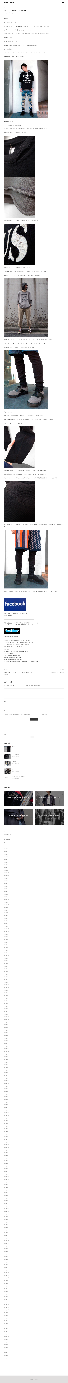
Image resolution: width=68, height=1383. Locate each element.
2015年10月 (6, 1182)
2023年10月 (6, 934)
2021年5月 (6, 1003)
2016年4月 (6, 1166)
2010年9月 (6, 1344)
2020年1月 (6, 1046)
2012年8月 (6, 1283)
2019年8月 (6, 1059)
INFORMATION (7, 834)
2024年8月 (6, 910)
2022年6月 (6, 968)
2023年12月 (6, 928)
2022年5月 (6, 971)
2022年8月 (6, 963)
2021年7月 (6, 998)
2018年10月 (6, 1086)
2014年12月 (6, 1208)
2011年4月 (6, 1325)
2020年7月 (6, 1030)
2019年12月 (6, 1048)
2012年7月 (6, 1286)
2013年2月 (6, 1267)
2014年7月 (6, 1222)
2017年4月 (6, 1134)
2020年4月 (6, 1038)
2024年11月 (6, 902)
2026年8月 (6, 848)
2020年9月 (6, 1024)
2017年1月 (6, 1142)
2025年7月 (6, 883)
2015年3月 (6, 1200)
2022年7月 (6, 966)
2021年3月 (6, 1008)
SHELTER (36, 1379)
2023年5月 (6, 942)
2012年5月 (6, 1291)
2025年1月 (6, 896)
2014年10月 (6, 1214)
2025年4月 (6, 888)
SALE (5, 842)
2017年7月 (6, 1126)
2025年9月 (6, 878)
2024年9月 (6, 907)
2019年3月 (6, 1072)
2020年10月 (6, 1022)
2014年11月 (6, 1211)
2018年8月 (6, 1091)
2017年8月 (6, 1123)
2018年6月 (6, 1096)
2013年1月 (6, 1270)
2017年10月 (6, 1118)
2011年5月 (6, 1323)
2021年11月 (6, 987)
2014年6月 (6, 1224)
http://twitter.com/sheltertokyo (11, 636)
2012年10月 (6, 1277)
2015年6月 (6, 1192)
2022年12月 (6, 955)
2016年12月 (6, 1144)
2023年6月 (6, 939)
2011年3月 (6, 1328)
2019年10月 (6, 1054)
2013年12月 (6, 1240)
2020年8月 (6, 1027)
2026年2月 (6, 864)
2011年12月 (6, 1304)
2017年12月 (6, 1112)
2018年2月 (6, 1107)
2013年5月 (6, 1259)
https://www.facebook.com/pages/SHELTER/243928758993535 (19, 619)
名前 (5, 701)
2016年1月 (6, 1174)
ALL (5, 7)
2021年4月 (6, 1006)
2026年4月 (6, 859)
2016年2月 (6, 1171)
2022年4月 (6, 974)
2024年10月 (6, 904)
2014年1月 (6, 1238)
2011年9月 (6, 1312)
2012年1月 (6, 1301)
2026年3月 (6, 862)
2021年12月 (6, 984)
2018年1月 (6, 1110)
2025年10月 (6, 875)
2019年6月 (6, 1064)
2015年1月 (6, 1206)
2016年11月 (6, 1147)
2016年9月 (6, 1152)
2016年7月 (6, 1158)
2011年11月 (6, 1307)
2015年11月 (6, 1179)
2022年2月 (6, 979)
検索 (5, 734)
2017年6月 (6, 1128)
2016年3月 (6, 1168)
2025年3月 (6, 891)
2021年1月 (6, 1014)
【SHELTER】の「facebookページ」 (13, 613)
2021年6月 (6, 1000)
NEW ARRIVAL (7, 839)
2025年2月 (6, 894)
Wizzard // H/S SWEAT (9, 56)
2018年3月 (6, 1104)
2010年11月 (6, 1339)
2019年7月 (6, 1062)
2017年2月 (6, 1139)
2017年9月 (6, 1120)
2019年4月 (6, 1070)
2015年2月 (6, 1203)
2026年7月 (6, 851)
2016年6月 (6, 1160)
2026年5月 (6, 856)
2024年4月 (6, 920)
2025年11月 (6, 872)
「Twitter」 (9, 623)
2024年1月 (6, 926)
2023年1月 (6, 952)
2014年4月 (6, 1229)
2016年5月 (6, 1163)
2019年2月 (6, 1075)
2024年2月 (6, 923)
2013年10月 (6, 1246)
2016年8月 (6, 1155)
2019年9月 (6, 1056)
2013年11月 (6, 1243)
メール (5, 706)
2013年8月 (6, 1251)
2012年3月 (6, 1296)
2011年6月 (6, 1320)
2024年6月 (6, 915)
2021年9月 (6, 992)
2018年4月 (6, 1102)
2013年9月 (6, 1248)
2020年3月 (6, 1040)
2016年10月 (6, 1150)
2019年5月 (6, 1067)
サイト (5, 710)
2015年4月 (6, 1198)
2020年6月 (6, 1032)
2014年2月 (6, 1235)
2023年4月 (6, 944)
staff (12, 12)
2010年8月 (6, 1347)
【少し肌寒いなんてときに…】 (56, 672)
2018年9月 (6, 1088)
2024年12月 (6, 899)
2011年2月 (6, 1331)
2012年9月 (6, 1280)
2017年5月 (6, 1131)
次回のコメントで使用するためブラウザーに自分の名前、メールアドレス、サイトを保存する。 (26, 714)
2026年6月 (6, 854)
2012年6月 (6, 1288)
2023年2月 (6, 950)
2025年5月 (6, 886)
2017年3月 (6, 1136)
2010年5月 (6, 1355)
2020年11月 (6, 1019)
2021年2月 (6, 1011)
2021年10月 (6, 990)
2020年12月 (6, 1016)
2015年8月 (6, 1187)
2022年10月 (6, 958)
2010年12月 (6, 1336)
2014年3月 (6, 1232)
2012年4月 (6, 1294)
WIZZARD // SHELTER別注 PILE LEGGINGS (14, 347)
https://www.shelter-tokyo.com (13, 657)
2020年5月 (6, 1035)
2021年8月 (6, 995)
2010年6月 (6, 1352)
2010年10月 (6, 1342)
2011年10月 (6, 1309)
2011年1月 (6, 1333)
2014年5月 (6, 1227)
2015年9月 (6, 1184)
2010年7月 (6, 1349)
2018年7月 (6, 1094)
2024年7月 (6, 912)
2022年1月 (6, 982)
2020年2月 (6, 1043)
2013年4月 (6, 1262)
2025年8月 (6, 880)
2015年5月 (6, 1195)
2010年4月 (6, 1357)
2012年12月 (6, 1272)
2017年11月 (6, 1115)
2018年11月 (6, 1083)
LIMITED (6, 837)
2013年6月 (6, 1256)
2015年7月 (6, 1190)
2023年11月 (6, 931)
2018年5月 (6, 1099)
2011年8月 (6, 1315)
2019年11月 (6, 1051)
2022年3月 (6, 976)
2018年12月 (6, 1080)
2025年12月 (6, 870)
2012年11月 (6, 1275)
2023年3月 (6, 947)
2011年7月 (6, 1318)
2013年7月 (6, 1253)
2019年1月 (6, 1078)
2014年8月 (6, 1219)
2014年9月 (6, 1216)
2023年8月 (6, 936)
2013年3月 (6, 1264)
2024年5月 (6, 918)
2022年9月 (6, 960)
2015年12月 (6, 1176)
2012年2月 (6, 1299)
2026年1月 (6, 867)
